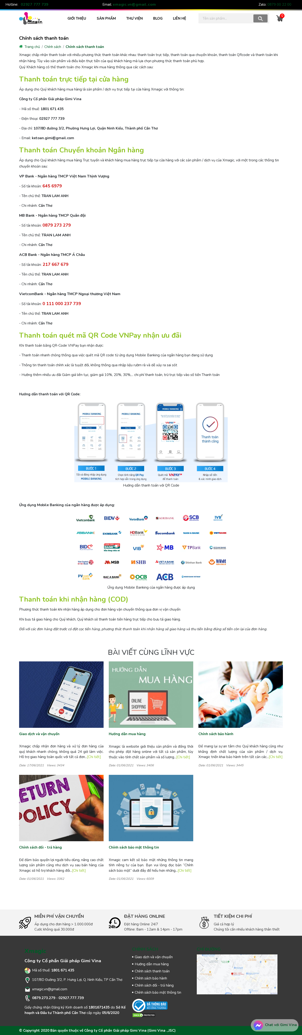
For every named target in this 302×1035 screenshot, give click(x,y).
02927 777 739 (34, 4)
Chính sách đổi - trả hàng (40, 847)
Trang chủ (32, 46)
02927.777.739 (71, 998)
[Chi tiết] (94, 757)
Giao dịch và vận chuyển (39, 734)
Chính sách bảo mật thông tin (134, 847)
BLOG (158, 18)
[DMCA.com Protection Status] (144, 1015)
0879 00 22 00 (279, 4)
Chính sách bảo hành (215, 734)
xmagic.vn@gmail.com (134, 4)
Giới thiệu (76, 18)
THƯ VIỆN (134, 18)
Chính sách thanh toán (85, 46)
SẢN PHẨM (106, 18)
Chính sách (52, 46)
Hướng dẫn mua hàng (127, 734)
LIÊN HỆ (179, 18)
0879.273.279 (43, 998)
